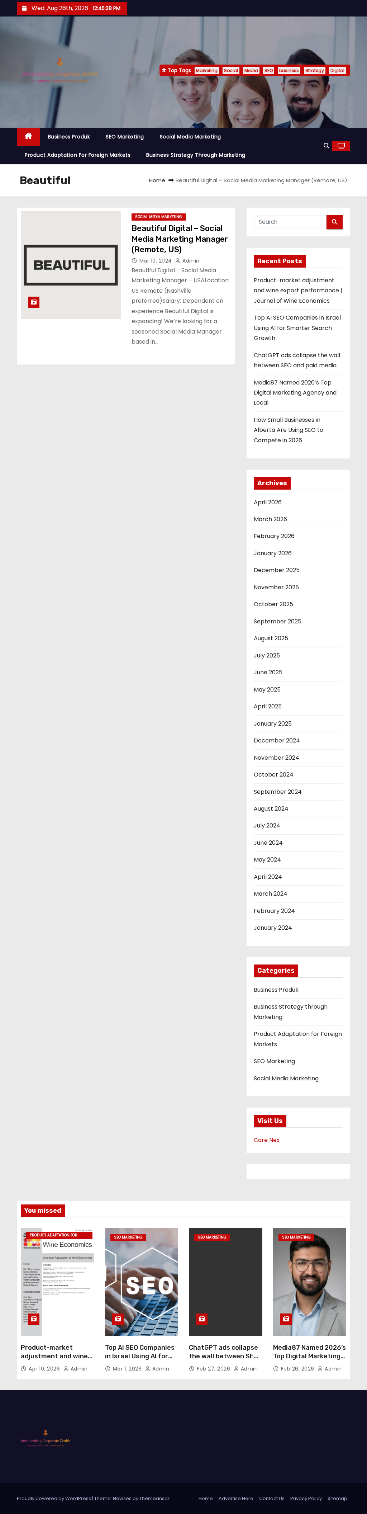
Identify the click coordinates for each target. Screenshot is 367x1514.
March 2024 (270, 894)
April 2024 (268, 877)
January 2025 (273, 724)
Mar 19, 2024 (156, 260)
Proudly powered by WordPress (54, 1498)
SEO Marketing (125, 136)
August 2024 (271, 809)
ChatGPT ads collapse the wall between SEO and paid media (223, 1356)
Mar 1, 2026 (128, 1368)
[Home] (28, 137)
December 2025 (277, 570)
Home (157, 180)
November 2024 (276, 758)
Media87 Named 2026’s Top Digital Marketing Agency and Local (295, 392)
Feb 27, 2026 (214, 1368)
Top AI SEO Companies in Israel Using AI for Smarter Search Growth (297, 327)
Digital (337, 70)
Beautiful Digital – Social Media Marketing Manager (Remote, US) (180, 238)
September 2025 (277, 621)
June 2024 (268, 843)
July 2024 (267, 825)
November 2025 (276, 587)
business (289, 70)
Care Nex (267, 1140)
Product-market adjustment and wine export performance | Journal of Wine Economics (298, 290)
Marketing (207, 70)
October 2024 (274, 774)
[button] (326, 146)
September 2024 (278, 792)
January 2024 (273, 928)
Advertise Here (236, 1498)
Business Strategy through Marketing (196, 155)
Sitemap (337, 1498)
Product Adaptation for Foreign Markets (77, 155)
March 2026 (270, 519)
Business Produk (69, 136)
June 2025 (268, 672)
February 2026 (274, 536)
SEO (268, 70)
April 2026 (268, 502)
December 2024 (277, 740)
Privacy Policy (306, 1498)
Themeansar (154, 1498)
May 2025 (267, 689)
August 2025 (271, 638)
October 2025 (273, 604)
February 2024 (274, 911)
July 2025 (267, 655)
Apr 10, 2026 (45, 1368)
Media (251, 70)
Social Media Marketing (190, 136)
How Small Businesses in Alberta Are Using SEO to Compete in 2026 (288, 430)
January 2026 (273, 553)
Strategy (314, 70)
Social (231, 70)
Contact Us (272, 1498)
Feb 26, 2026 (298, 1368)
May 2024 (267, 859)
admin (190, 260)
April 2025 (268, 706)
